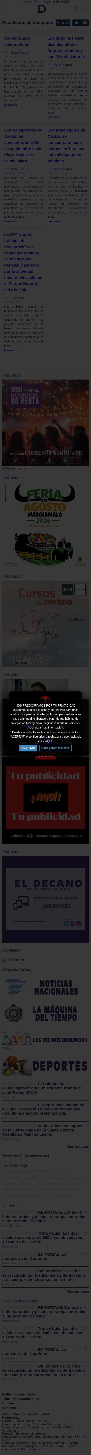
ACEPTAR (28, 748)
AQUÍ (30, 727)
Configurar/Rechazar (55, 748)
